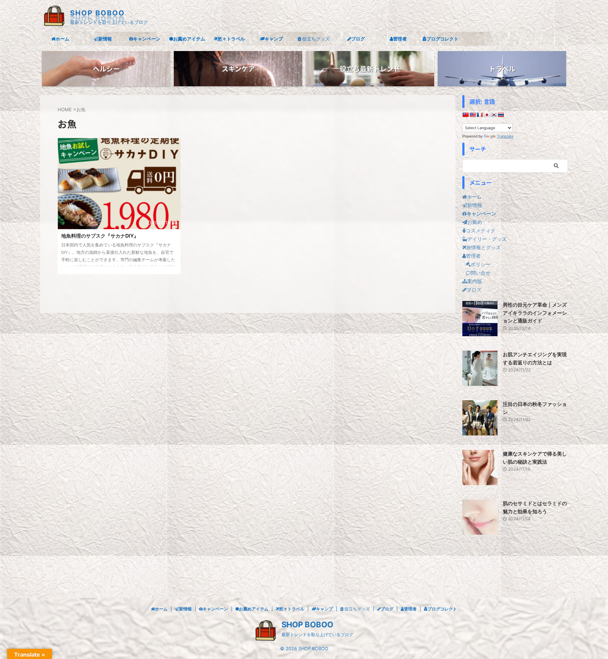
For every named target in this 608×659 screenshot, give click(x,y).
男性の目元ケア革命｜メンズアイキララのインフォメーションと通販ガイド (535, 313)
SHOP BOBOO (97, 13)
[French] (479, 115)
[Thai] (501, 115)
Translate (505, 136)
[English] (472, 115)
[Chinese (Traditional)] (465, 115)
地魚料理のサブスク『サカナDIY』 (100, 236)
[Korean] (493, 115)
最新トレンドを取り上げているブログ (317, 634)
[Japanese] (486, 115)
